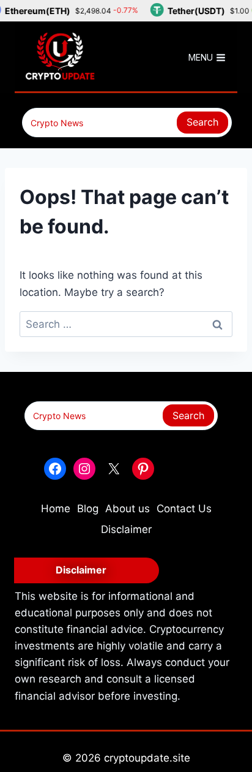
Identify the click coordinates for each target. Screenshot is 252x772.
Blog (87, 508)
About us (127, 508)
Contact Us (184, 508)
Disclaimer (126, 529)
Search (202, 122)
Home (55, 508)
